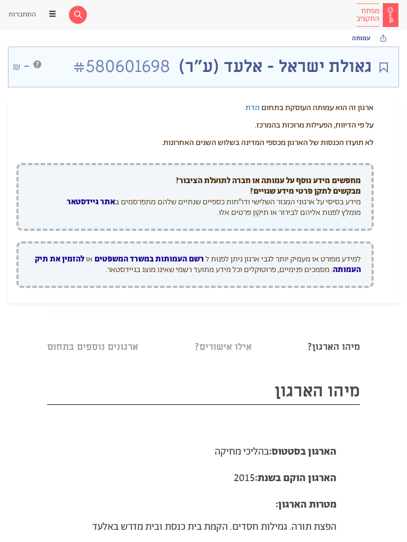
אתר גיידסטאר (91, 201)
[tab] (333, 334)
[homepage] (377, 15)
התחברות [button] (22, 15)
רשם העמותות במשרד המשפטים (149, 259)
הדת (252, 107)
